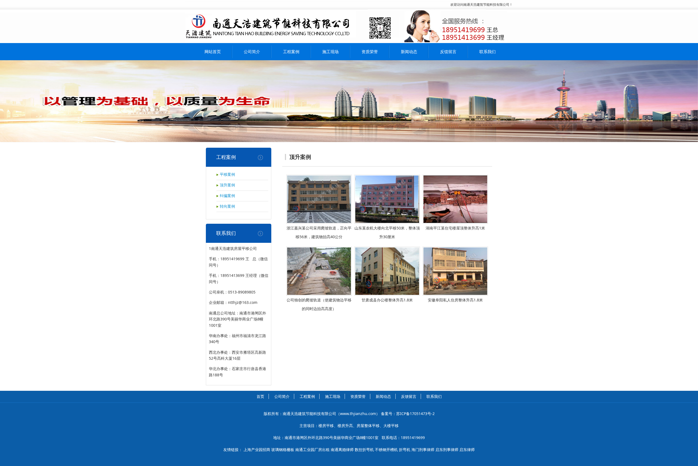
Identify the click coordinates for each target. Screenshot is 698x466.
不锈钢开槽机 (386, 449)
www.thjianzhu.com (358, 413)
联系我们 (487, 51)
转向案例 (227, 206)
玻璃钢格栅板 (282, 449)
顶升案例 (227, 185)
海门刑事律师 (422, 449)
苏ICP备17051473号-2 (415, 413)
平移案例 (227, 175)
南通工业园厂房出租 (312, 449)
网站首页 (212, 51)
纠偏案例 (227, 196)
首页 (260, 396)
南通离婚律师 (342, 449)
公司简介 (252, 51)
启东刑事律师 (446, 449)
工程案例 (291, 51)
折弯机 (404, 449)
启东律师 (467, 449)
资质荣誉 (370, 51)
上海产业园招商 (256, 449)
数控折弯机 (364, 449)
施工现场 (330, 51)
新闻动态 (409, 51)
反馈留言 (448, 51)
